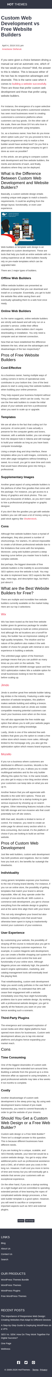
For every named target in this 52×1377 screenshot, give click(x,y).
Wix (3, 614)
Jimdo (5, 685)
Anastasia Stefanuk (12, 49)
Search (4, 1259)
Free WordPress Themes (13, 1296)
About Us (5, 1248)
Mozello (6, 754)
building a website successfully (29, 83)
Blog (3, 1243)
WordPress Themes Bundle (15, 1279)
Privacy (43, 1370)
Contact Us (6, 1254)
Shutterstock (30, 518)
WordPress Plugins (10, 1290)
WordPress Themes (11, 1285)
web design (30, 1221)
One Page (6, 1343)
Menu (47, 4)
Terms (35, 1370)
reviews (21, 1221)
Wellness (5, 1349)
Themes (17, 4)
